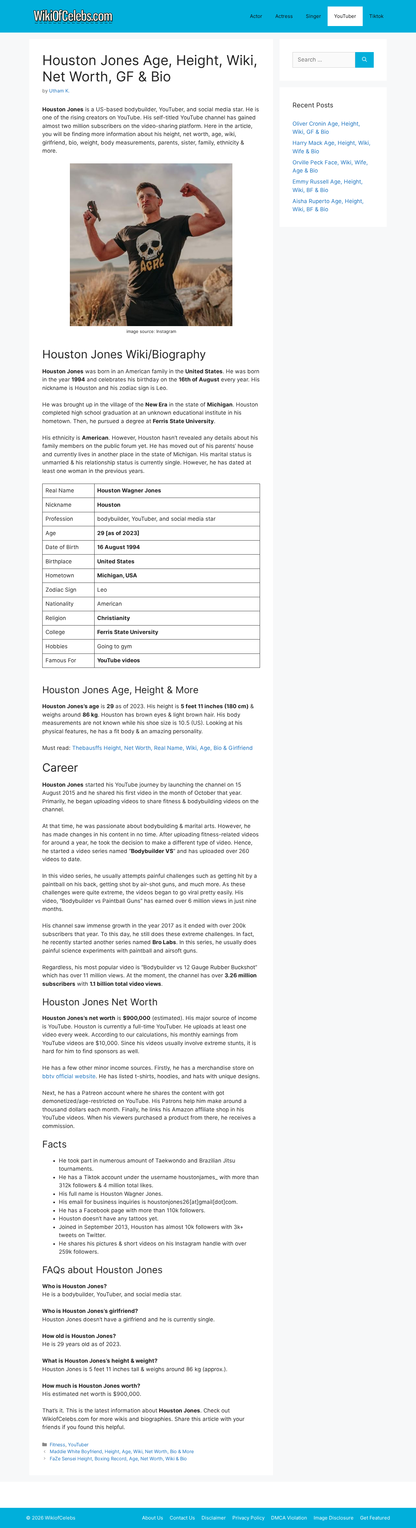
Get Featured (375, 1518)
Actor (256, 16)
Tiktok (376, 16)
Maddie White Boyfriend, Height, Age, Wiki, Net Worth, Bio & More (122, 1451)
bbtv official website (69, 1076)
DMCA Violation (289, 1518)
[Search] (364, 60)
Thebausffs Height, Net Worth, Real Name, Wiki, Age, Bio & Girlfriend (162, 748)
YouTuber (345, 16)
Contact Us (182, 1518)
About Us (152, 1518)
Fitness (57, 1444)
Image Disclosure (334, 1518)
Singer (313, 16)
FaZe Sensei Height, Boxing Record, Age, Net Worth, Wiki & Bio (118, 1458)
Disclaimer (214, 1518)
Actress (284, 16)
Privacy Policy (248, 1518)
